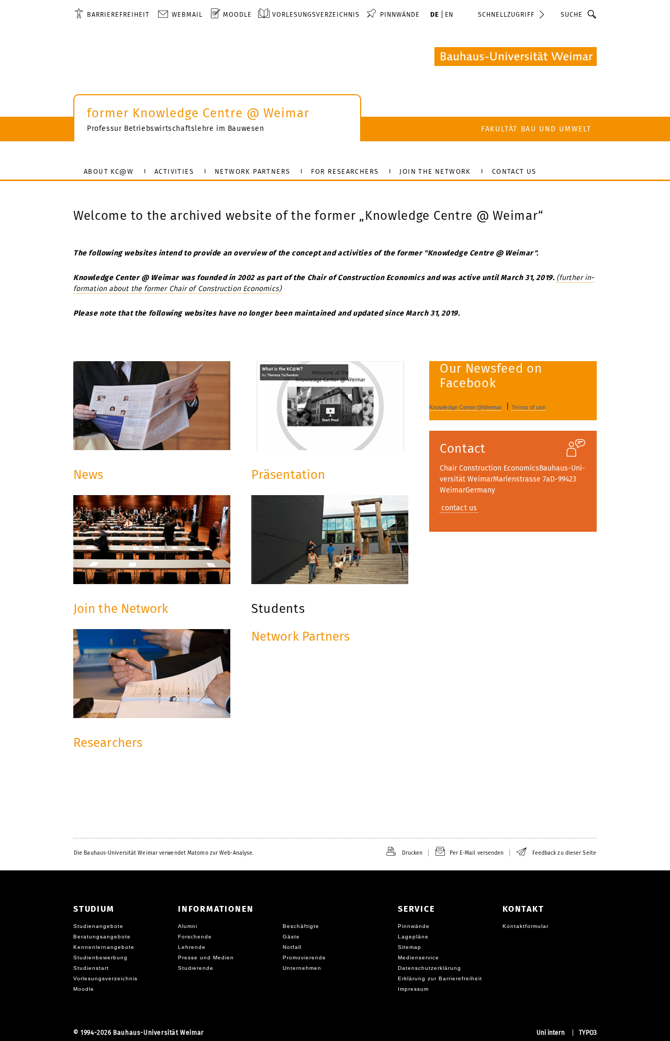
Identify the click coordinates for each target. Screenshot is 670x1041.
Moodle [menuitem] (237, 14)
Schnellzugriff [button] (506, 14)
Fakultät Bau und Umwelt (536, 129)
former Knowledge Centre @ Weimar (198, 113)
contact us (459, 507)
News (88, 474)
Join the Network (121, 608)
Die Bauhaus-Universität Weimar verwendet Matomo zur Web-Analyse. (163, 852)
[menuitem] (111, 14)
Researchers (107, 742)
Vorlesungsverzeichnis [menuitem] (316, 14)
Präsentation (288, 474)
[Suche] (592, 14)
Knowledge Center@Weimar (465, 407)
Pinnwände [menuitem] (400, 14)
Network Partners (300, 636)
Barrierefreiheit (118, 14)
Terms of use (528, 407)
